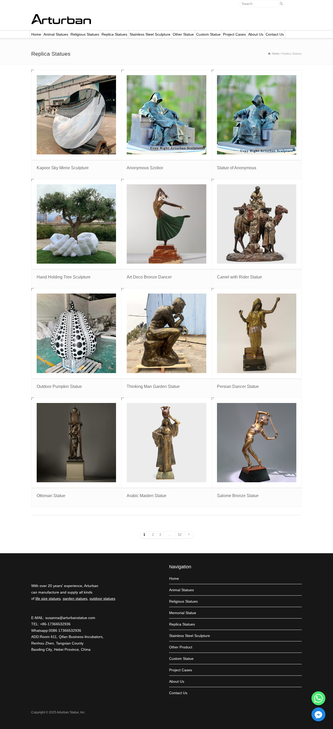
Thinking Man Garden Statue (153, 386)
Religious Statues (85, 34)
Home (36, 34)
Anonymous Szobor (145, 168)
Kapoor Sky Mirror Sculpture (63, 168)
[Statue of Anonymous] (256, 114)
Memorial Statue (182, 613)
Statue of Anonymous (236, 168)
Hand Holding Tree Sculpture (64, 277)
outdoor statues (102, 598)
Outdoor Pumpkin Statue (59, 386)
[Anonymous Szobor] (166, 114)
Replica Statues (114, 34)
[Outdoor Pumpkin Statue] (76, 333)
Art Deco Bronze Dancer (149, 277)
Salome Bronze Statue (238, 495)
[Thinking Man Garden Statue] (166, 333)
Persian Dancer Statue (238, 386)
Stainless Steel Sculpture (150, 34)
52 (180, 535)
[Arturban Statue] (61, 23)
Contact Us (275, 34)
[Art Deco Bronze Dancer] (166, 224)
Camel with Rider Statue (239, 277)
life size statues (48, 598)
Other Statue (183, 34)
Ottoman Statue (51, 495)
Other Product (180, 647)
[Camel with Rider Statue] (256, 224)
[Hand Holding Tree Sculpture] (76, 224)
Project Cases (234, 34)
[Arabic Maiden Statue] (166, 442)
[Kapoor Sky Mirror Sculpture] (76, 114)
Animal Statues (55, 34)
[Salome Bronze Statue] (256, 442)
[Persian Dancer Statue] (256, 333)
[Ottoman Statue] (76, 442)
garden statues (75, 598)
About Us (255, 34)
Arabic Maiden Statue (146, 495)
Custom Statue (208, 34)
